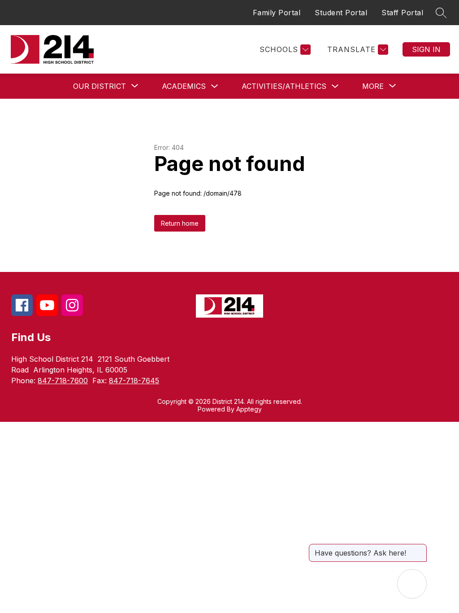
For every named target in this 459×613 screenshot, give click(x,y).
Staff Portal (402, 12)
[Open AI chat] (411, 583)
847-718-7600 (63, 380)
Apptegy (249, 409)
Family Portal (277, 12)
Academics (184, 86)
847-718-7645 (134, 380)
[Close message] (419, 548)
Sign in (426, 49)
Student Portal (341, 12)
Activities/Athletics (284, 86)
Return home (180, 223)
